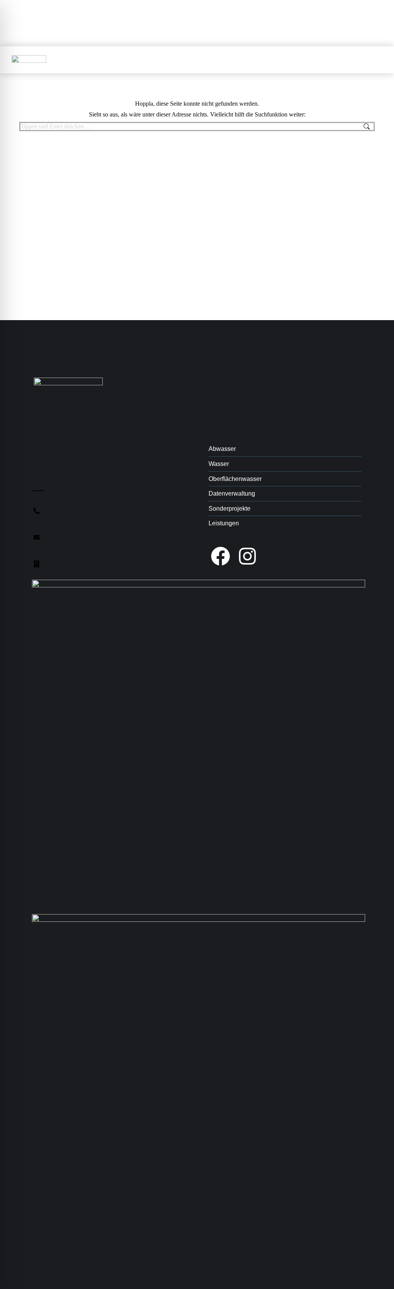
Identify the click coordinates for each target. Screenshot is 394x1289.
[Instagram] (247, 556)
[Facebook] (220, 556)
